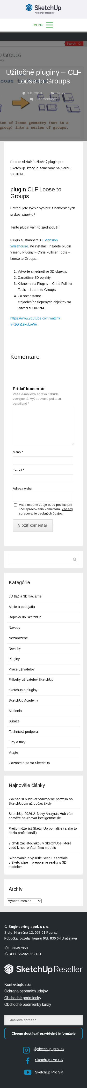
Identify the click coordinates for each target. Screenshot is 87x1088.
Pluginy (14, 659)
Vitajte (13, 752)
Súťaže (14, 721)
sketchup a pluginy (23, 690)
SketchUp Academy (23, 700)
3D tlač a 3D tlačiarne (25, 596)
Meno (18, 452)
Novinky (15, 648)
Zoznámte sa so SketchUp (29, 763)
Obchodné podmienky (22, 998)
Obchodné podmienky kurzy (27, 1004)
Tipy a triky (17, 742)
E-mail (18, 470)
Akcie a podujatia (22, 607)
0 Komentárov (46, 99)
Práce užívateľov (22, 669)
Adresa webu (22, 488)
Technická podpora (23, 732)
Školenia (15, 711)
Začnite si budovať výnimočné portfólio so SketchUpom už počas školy (41, 801)
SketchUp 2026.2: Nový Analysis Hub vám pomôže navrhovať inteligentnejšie (41, 816)
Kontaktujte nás (17, 984)
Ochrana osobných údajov (26, 991)
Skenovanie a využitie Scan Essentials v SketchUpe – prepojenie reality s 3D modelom (38, 862)
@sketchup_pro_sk (49, 1049)
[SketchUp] (43, 9)
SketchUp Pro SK (49, 1060)
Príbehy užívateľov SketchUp (31, 679)
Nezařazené (18, 638)
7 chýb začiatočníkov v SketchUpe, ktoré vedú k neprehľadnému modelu (40, 845)
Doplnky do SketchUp (25, 617)
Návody (14, 628)
